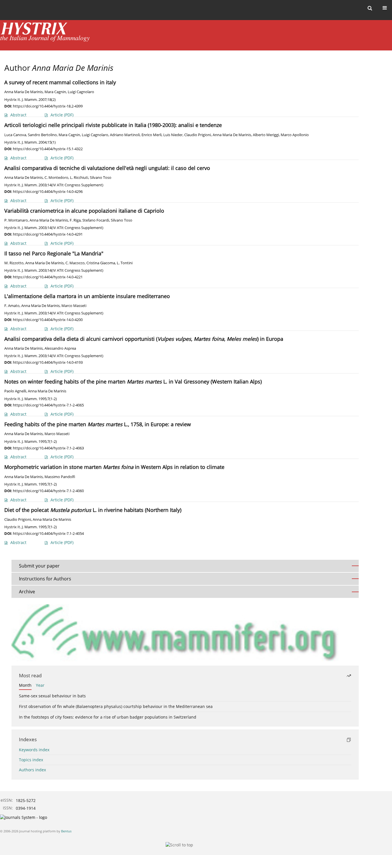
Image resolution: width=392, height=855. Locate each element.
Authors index (32, 769)
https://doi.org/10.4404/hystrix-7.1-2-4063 (48, 448)
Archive (27, 591)
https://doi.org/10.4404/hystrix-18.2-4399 (48, 106)
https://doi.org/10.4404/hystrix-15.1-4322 (48, 148)
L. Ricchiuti (79, 177)
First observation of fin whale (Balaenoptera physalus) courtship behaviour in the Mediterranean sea (116, 706)
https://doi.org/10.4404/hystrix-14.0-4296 (48, 191)
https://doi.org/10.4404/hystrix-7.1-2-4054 (48, 533)
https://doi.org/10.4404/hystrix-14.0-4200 (48, 319)
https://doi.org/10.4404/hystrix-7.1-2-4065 (48, 405)
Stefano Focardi (95, 220)
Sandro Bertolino (42, 134)
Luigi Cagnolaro (81, 91)
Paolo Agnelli (15, 391)
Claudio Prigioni (197, 134)
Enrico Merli (151, 134)
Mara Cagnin (55, 91)
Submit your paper (39, 566)
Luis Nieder (173, 134)
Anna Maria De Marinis (23, 91)
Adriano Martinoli (125, 134)
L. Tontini (125, 263)
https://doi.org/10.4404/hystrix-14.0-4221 (48, 276)
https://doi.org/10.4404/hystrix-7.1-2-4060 (48, 490)
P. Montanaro (16, 220)
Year (40, 685)
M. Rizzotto (14, 263)
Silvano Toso (100, 177)
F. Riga (75, 220)
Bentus (66, 831)
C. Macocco (75, 263)
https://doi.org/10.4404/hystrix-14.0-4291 (48, 234)
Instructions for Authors (45, 579)
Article (62, 115)
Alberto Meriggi (266, 134)
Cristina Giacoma (100, 263)
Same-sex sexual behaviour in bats (52, 696)
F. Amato (12, 305)
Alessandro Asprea (60, 348)
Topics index (31, 759)
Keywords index (34, 749)
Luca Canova (15, 134)
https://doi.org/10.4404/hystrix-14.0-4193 (48, 362)
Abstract (18, 115)
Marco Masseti (73, 305)
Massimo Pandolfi (59, 476)
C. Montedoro (56, 177)
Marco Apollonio (295, 134)
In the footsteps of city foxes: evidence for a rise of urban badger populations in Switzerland (107, 717)
